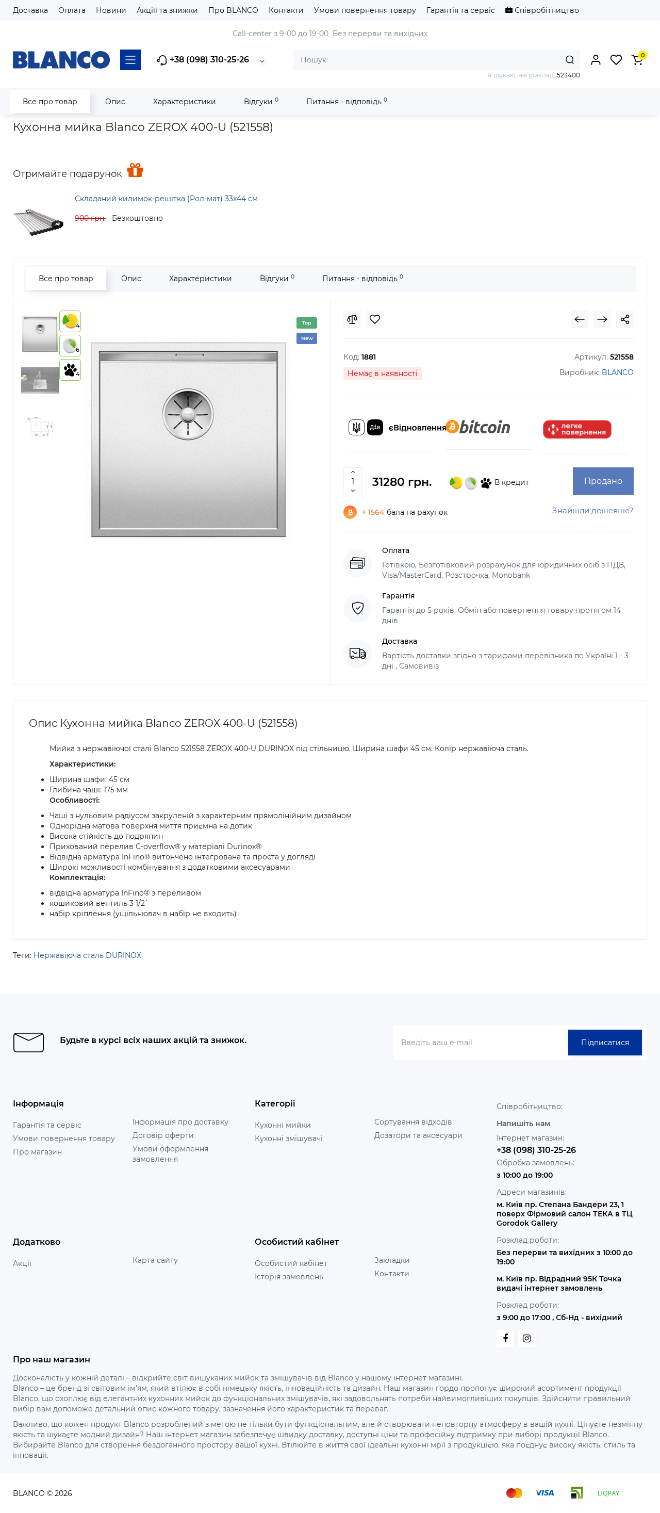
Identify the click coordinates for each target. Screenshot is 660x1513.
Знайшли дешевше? (593, 510)
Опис (115, 101)
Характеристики (184, 101)
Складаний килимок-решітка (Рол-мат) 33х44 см (166, 198)
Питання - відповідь (346, 101)
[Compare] (352, 319)
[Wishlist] (375, 319)
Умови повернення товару (365, 10)
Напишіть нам (523, 1123)
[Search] (570, 60)
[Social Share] (625, 319)
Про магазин (37, 1152)
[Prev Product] (579, 319)
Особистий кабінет (291, 1263)
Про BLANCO (233, 10)
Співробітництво (546, 10)
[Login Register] (595, 60)
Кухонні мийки (283, 1125)
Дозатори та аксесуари (418, 1135)
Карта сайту (155, 1260)
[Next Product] (602, 319)
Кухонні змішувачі (289, 1138)
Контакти (286, 10)
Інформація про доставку (180, 1122)
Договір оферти (163, 1135)
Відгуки (261, 101)
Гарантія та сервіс (460, 10)
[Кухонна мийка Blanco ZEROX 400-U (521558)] (188, 439)
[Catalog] (130, 60)
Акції (22, 1263)
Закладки (392, 1260)
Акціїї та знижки (167, 10)
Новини (111, 10)
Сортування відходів (413, 1122)
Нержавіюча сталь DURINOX (87, 955)
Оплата (72, 10)
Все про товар (50, 101)
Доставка (30, 10)
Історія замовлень (289, 1276)
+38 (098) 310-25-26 (208, 59)
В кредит (510, 482)
